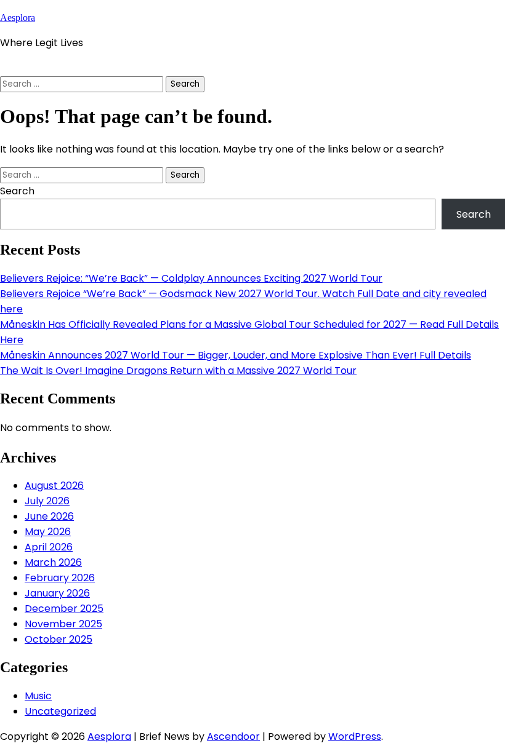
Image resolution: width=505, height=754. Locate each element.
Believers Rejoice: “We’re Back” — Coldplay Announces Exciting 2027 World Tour (191, 278)
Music (38, 696)
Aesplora (17, 17)
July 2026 (47, 501)
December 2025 (64, 608)
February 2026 (60, 578)
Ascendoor (233, 736)
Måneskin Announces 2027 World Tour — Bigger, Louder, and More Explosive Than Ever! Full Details (235, 355)
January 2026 (57, 593)
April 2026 (49, 547)
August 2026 (54, 485)
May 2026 (48, 532)
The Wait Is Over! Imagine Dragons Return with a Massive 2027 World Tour (178, 370)
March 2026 (53, 562)
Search (17, 191)
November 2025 (63, 624)
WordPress (354, 736)
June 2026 (49, 516)
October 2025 (58, 639)
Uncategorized (60, 711)
